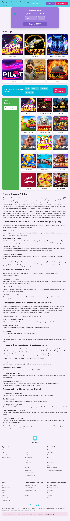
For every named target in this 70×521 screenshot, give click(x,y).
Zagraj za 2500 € (35, 24)
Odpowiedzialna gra (30, 490)
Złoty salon (50, 452)
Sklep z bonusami (52, 493)
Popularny (27, 455)
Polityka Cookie (29, 488)
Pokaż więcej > (35, 505)
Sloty (26, 465)
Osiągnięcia (50, 490)
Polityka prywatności (30, 485)
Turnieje (49, 495)
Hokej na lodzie (6, 500)
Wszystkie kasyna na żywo (54, 470)
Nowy (26, 452)
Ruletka (49, 455)
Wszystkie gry (28, 478)
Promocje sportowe (52, 488)
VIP (48, 498)
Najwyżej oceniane (52, 450)
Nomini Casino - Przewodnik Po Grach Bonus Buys (30, 5)
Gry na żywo (28, 462)
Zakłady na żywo (6, 488)
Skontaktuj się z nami (7, 457)
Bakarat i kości (51, 462)
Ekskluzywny (28, 457)
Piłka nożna (5, 493)
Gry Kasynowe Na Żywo (8, 5)
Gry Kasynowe (6, 2)
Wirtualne (5, 490)
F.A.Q (3, 452)
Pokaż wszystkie (10, 108)
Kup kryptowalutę (59, 90)
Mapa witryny (5, 455)
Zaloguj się (50, 3)
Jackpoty (27, 467)
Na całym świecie (52, 467)
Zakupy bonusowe (30, 460)
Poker (48, 465)
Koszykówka (5, 498)
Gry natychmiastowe (30, 475)
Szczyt (26, 450)
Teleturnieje (50, 460)
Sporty (4, 485)
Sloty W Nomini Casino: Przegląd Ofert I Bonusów (25, 2)
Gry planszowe (29, 473)
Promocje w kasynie (52, 485)
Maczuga (49, 457)
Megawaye (28, 470)
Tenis (3, 495)
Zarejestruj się (62, 3)
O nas (3, 450)
